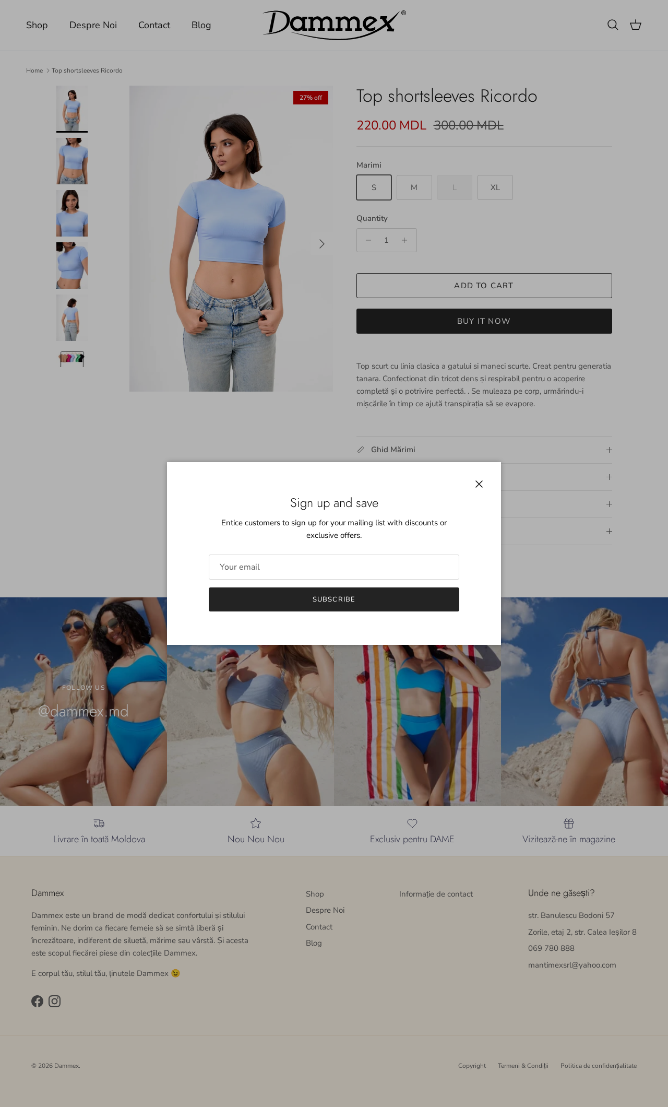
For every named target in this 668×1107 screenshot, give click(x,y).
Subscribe (334, 599)
